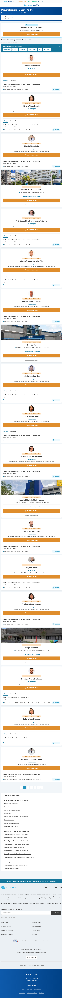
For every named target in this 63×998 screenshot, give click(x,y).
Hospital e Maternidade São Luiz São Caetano (16, 816)
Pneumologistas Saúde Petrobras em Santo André (17, 854)
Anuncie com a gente (7, 934)
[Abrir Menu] (2, 5)
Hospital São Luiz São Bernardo (10, 776)
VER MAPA (57, 89)
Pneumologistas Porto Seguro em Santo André (16, 844)
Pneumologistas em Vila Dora (11, 868)
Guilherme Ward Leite (31, 531)
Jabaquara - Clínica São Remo (12, 826)
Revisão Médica (36, 926)
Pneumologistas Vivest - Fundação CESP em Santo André (19, 857)
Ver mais (46, 49)
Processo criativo (6, 926)
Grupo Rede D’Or (40, 965)
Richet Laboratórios (32, 993)
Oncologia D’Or (37, 989)
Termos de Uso (36, 930)
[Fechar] (59, 46)
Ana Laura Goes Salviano (31, 604)
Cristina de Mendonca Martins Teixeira (31, 221)
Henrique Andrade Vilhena (31, 679)
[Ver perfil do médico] (31, 58)
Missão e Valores (36, 922)
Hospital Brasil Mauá (9, 820)
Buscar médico (12, 1)
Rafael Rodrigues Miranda (31, 759)
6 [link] (38, 787)
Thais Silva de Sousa (31, 416)
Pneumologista (21, 877)
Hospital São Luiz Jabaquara (11, 823)
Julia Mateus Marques (31, 719)
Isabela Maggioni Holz (31, 376)
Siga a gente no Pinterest (61, 888)
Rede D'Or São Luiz (27, 989)
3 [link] (31, 787)
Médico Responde (32, 1)
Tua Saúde (4, 1)
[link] (41, 787)
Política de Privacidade (7, 930)
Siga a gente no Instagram (51, 888)
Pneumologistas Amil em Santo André (14, 847)
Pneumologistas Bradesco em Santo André (15, 837)
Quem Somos (4, 922)
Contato (34, 934)
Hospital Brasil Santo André (31, 28)
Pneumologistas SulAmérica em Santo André (16, 834)
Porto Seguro (32, 49)
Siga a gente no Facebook (56, 888)
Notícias (40, 1)
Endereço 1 (5, 80)
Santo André (29, 877)
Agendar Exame (22, 1)
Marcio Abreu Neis (31, 146)
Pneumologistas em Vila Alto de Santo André (16, 865)
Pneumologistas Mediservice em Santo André (16, 841)
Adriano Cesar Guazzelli (31, 301)
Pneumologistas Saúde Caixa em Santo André (16, 850)
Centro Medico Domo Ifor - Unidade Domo (16, 698)
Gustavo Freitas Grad (31, 66)
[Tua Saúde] (9, 887)
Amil (40, 49)
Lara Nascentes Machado (31, 456)
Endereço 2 (13, 80)
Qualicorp (41, 993)
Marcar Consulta (12, 877)
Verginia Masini (31, 568)
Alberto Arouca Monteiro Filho (31, 261)
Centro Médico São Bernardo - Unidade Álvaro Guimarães (21, 774)
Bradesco (14, 49)
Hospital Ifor (5, 699)
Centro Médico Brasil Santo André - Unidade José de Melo (21, 84)
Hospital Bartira (8, 813)
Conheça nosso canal (46, 888)
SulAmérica (7, 49)
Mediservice (23, 49)
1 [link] (24, 787)
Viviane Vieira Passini (31, 106)
